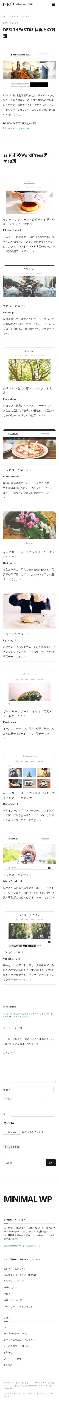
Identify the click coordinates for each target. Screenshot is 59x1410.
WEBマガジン (11, 1287)
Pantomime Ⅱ (11, 722)
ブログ (7, 306)
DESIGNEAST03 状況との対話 (15, 1016)
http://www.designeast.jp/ (16, 128)
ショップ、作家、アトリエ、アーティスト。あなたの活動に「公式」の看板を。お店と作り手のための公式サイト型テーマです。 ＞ (28, 410)
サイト (6, 1113)
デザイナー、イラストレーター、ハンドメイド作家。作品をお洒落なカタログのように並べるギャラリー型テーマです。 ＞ (28, 815)
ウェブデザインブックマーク (17, 16)
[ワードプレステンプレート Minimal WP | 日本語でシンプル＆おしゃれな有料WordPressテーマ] (18, 4)
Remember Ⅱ (11, 804)
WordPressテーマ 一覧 (15, 1333)
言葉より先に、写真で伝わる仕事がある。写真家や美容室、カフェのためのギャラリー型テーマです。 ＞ (28, 574)
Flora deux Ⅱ (11, 399)
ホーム (7, 1327)
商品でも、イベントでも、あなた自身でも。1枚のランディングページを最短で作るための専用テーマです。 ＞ (29, 651)
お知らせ (8, 1352)
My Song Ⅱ (10, 640)
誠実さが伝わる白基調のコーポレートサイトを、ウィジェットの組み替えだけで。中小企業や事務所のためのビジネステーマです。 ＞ (29, 892)
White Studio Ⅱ (12, 881)
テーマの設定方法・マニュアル (19, 1339)
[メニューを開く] (53, 4)
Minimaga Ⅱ (10, 312)
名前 (6, 1089)
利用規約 (8, 1365)
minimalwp (11, 1006)
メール (7, 1098)
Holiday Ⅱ (9, 563)
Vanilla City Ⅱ (11, 958)
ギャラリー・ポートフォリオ (22, 552)
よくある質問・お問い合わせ (18, 1345)
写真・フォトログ (13, 1300)
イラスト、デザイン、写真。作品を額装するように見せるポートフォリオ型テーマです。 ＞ (28, 733)
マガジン (20, 306)
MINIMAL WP (28, 1199)
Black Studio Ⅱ (12, 476)
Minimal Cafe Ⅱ (12, 230)
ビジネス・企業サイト (17, 470)
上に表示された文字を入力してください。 (25, 1132)
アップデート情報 (13, 1358)
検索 (51, 1162)
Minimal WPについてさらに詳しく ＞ (22, 1245)
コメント (9, 1052)
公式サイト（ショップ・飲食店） (20, 1274)
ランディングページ (16, 219)
